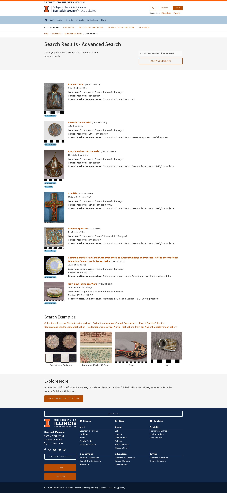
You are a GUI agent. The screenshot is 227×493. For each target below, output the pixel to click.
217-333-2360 (55, 443)
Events (69, 19)
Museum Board (122, 444)
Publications (121, 437)
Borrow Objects (122, 461)
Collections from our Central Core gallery (115, 323)
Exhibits (80, 19)
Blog (103, 19)
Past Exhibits (156, 437)
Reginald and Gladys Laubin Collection (64, 326)
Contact (164, 8)
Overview (68, 27)
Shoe (131, 365)
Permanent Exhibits (159, 431)
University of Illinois (98, 488)
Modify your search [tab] (160, 61)
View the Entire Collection (63, 399)
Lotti (166, 365)
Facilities (84, 434)
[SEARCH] (153, 8)
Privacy (122, 488)
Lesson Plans (121, 464)
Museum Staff (121, 448)
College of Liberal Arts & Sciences (69, 7)
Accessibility (113, 488)
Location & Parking (89, 431)
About (60, 19)
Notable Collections (91, 27)
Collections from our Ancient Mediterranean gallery (149, 326)
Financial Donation (159, 457)
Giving (177, 8)
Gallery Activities (88, 444)
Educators (166, 13)
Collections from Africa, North (104, 326)
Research (144, 27)
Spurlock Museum (54, 432)
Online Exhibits (157, 434)
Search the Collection (121, 27)
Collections (92, 19)
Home (46, 34)
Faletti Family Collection (152, 323)
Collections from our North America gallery (67, 323)
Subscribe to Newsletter (60, 457)
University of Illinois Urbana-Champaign (64, 2)
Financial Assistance (125, 457)
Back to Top (113, 414)
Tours (82, 437)
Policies (118, 441)
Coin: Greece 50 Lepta (61, 365)
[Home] (45, 20)
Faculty (177, 13)
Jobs (117, 431)
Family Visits (86, 441)
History (118, 434)
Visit (52, 19)
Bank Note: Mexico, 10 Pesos (95, 365)
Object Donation (158, 461)
